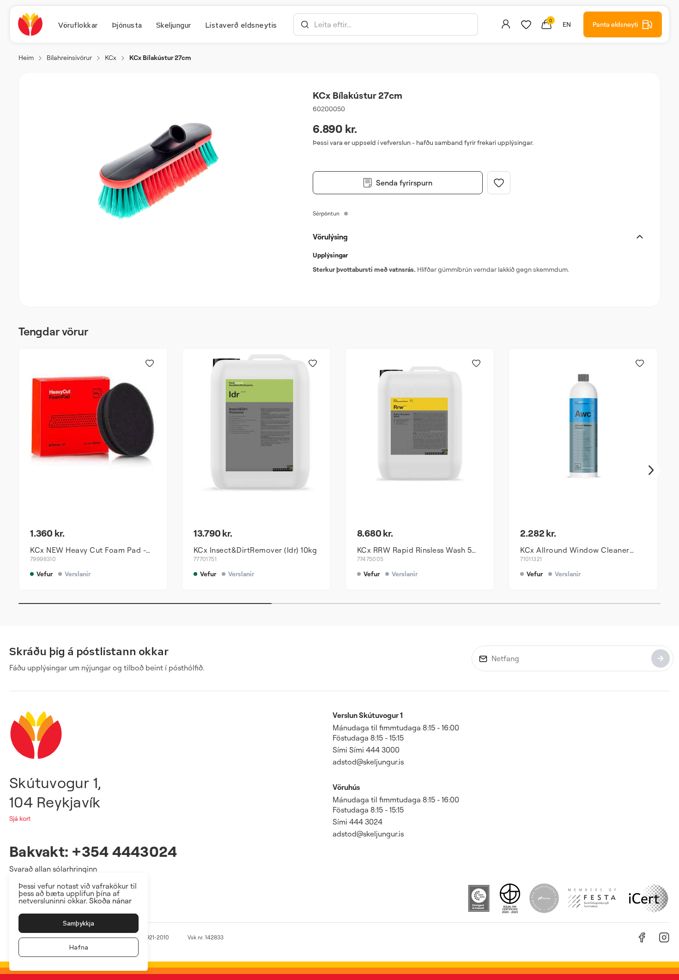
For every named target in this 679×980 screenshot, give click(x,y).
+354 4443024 (124, 851)
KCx (110, 57)
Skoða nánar (110, 900)
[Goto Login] (526, 24)
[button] (305, 24)
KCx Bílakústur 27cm (160, 57)
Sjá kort (19, 818)
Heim (26, 57)
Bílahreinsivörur (69, 57)
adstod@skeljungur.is (368, 761)
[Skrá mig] (660, 658)
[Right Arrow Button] (651, 470)
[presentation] (78, 24)
